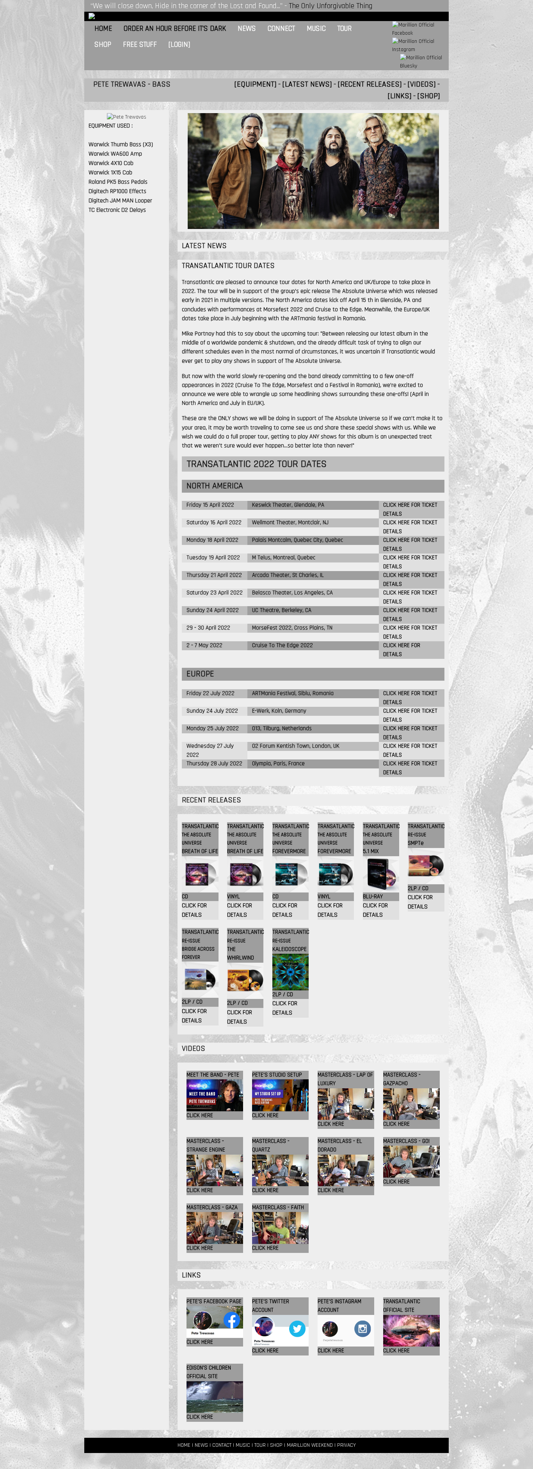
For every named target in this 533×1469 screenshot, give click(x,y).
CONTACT (221, 1445)
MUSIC (243, 1445)
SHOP (276, 1445)
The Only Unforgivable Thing (330, 6)
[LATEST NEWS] (307, 84)
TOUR (260, 1445)
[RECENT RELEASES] (370, 84)
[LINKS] (399, 96)
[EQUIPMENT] (255, 84)
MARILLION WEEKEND (310, 1445)
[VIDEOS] (421, 84)
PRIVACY (346, 1445)
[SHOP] (429, 96)
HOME (184, 1445)
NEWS (201, 1445)
